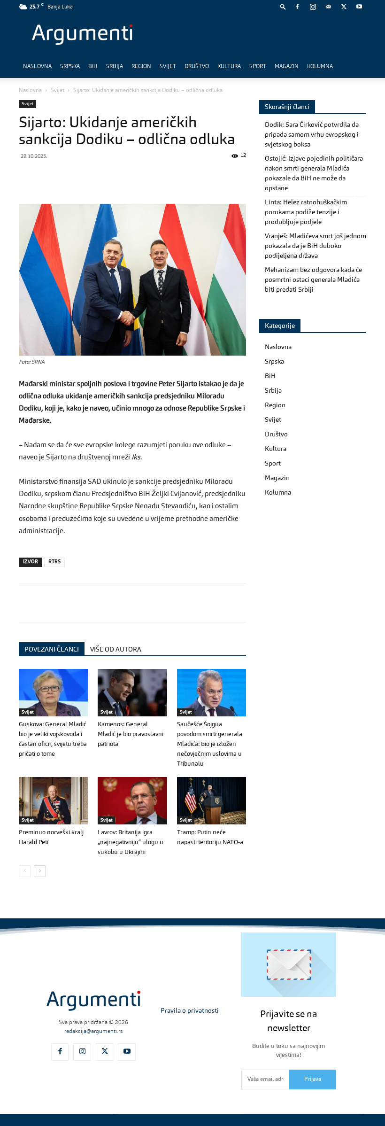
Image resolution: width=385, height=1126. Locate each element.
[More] (180, 177)
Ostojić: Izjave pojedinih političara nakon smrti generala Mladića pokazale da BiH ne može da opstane (314, 173)
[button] (283, 6)
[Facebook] (297, 6)
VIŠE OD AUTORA (115, 649)
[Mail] (328, 6)
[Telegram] (93, 177)
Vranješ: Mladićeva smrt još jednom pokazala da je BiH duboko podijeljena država (315, 246)
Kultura (229, 67)
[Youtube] (359, 6)
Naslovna (37, 67)
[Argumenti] (93, 1001)
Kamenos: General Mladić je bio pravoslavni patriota (130, 734)
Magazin (287, 67)
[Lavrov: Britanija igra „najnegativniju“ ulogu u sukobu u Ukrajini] (132, 800)
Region (141, 67)
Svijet (168, 67)
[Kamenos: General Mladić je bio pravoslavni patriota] (132, 692)
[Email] (136, 177)
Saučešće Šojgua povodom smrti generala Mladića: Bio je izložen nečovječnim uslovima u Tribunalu (209, 744)
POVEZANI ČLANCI (51, 649)
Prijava (312, 1079)
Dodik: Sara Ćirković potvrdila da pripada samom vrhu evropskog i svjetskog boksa (312, 135)
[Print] (157, 177)
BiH (93, 67)
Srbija (114, 67)
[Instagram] (313, 6)
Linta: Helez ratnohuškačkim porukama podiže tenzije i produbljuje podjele (306, 212)
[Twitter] (344, 6)
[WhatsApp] (71, 177)
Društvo (197, 67)
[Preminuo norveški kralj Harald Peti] (53, 800)
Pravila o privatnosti (190, 1011)
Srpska (70, 67)
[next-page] (40, 871)
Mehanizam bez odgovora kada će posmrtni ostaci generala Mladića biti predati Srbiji (313, 280)
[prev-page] (25, 871)
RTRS (54, 562)
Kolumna (320, 67)
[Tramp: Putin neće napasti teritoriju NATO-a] (211, 800)
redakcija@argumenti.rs (93, 1031)
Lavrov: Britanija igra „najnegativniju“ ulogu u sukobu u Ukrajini (130, 842)
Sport (257, 67)
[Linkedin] (114, 177)
